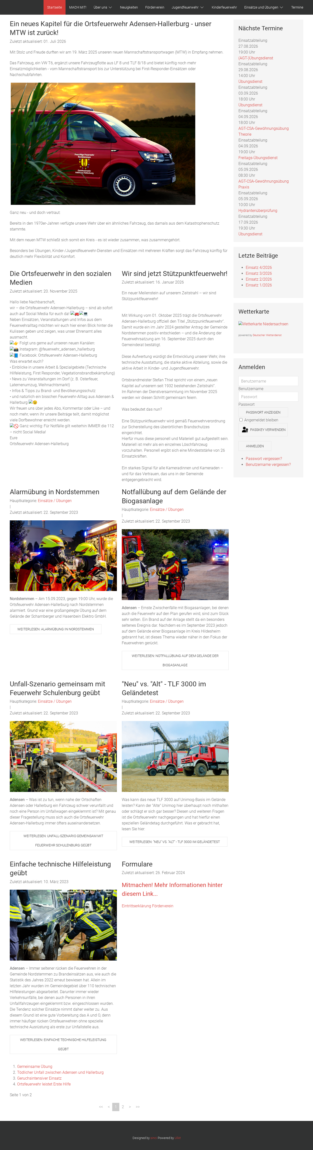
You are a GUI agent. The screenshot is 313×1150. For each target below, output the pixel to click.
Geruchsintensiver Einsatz (39, 1078)
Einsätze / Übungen (55, 500)
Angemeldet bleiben (260, 420)
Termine (297, 7)
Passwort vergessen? (264, 458)
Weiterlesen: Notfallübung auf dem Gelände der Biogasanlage (175, 660)
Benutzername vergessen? (268, 464)
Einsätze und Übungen (261, 7)
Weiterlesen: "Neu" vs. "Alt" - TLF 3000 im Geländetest (174, 842)
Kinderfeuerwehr (224, 7)
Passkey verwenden (267, 430)
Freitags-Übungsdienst (258, 157)
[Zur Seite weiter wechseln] (129, 1107)
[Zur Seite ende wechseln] (137, 1107)
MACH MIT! (77, 7)
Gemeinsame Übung (34, 1066)
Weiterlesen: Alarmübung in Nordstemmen (55, 629)
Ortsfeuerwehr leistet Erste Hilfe (44, 1084)
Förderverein (154, 7)
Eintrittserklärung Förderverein (147, 906)
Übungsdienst (250, 81)
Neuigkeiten (129, 7)
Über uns (100, 7)
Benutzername (250, 388)
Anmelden (255, 446)
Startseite (54, 7)
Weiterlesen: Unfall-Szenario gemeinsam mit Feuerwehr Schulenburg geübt (63, 840)
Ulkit (178, 1138)
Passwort (246, 404)
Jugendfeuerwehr (185, 7)
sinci (153, 1138)
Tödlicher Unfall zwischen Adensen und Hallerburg (60, 1072)
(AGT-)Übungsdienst (255, 58)
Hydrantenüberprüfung (257, 210)
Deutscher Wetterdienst (267, 335)
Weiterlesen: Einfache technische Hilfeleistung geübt (63, 1044)
